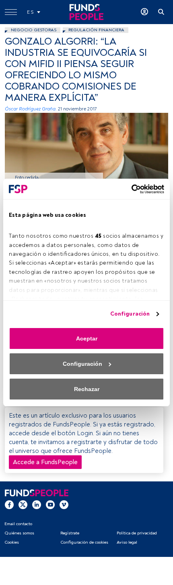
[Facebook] (9, 504)
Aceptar (86, 338)
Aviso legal (127, 542)
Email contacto (18, 523)
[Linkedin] (36, 504)
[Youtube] (50, 504)
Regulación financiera (96, 30)
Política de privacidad (137, 533)
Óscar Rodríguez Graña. (31, 109)
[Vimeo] (64, 504)
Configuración (130, 313)
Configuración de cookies (84, 542)
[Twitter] (23, 504)
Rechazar (86, 389)
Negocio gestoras (33, 30)
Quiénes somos (19, 533)
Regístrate (69, 533)
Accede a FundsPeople (45, 462)
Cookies (11, 542)
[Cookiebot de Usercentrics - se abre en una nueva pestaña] (129, 189)
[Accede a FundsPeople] (144, 12)
